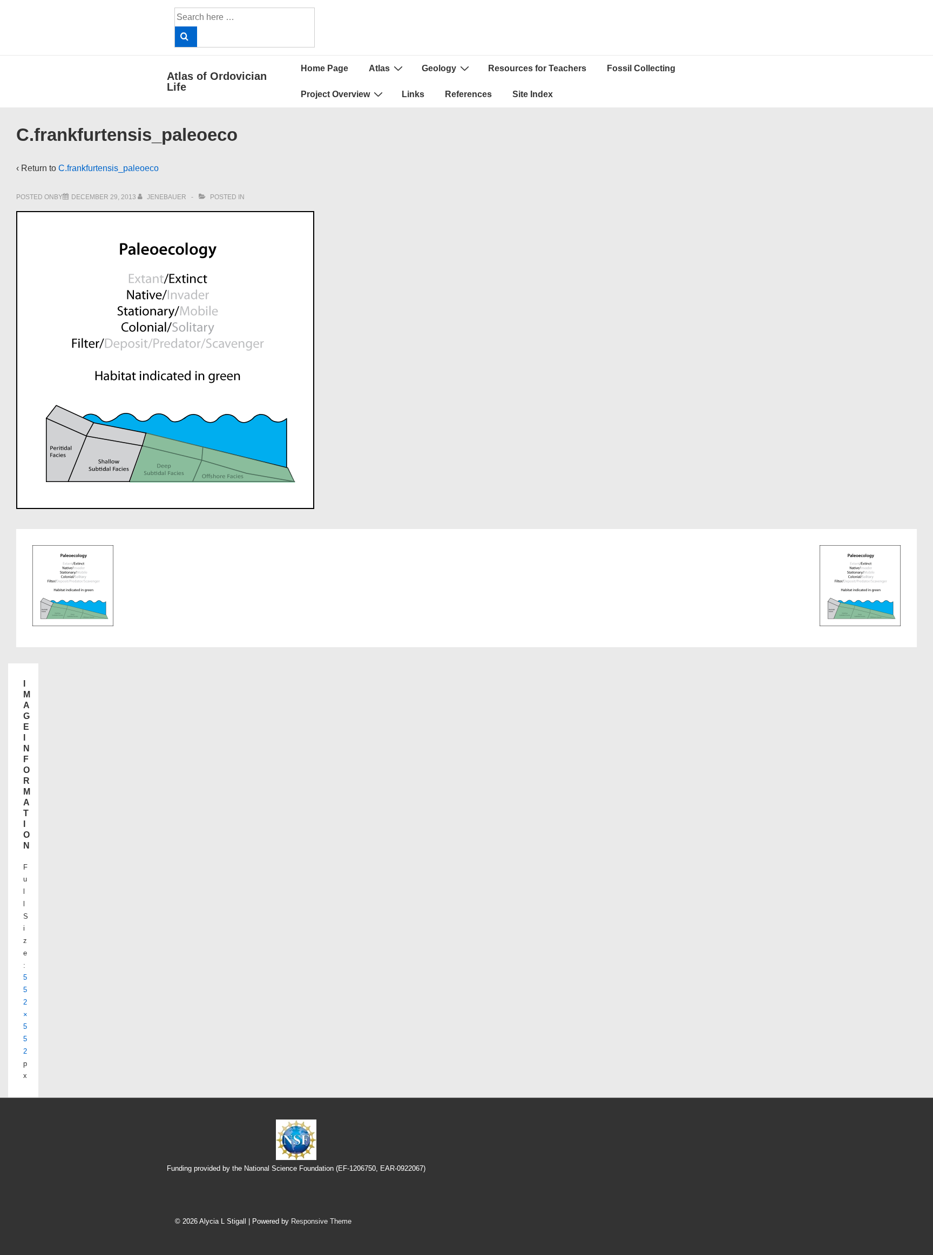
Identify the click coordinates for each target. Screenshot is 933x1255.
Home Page (324, 68)
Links (413, 94)
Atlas (379, 68)
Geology (439, 68)
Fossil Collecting (641, 68)
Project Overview (335, 94)
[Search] (186, 36)
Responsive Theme (321, 1221)
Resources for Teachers (537, 68)
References (468, 94)
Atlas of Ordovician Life (217, 81)
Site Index (532, 94)
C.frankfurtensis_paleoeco (108, 168)
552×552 (25, 1014)
